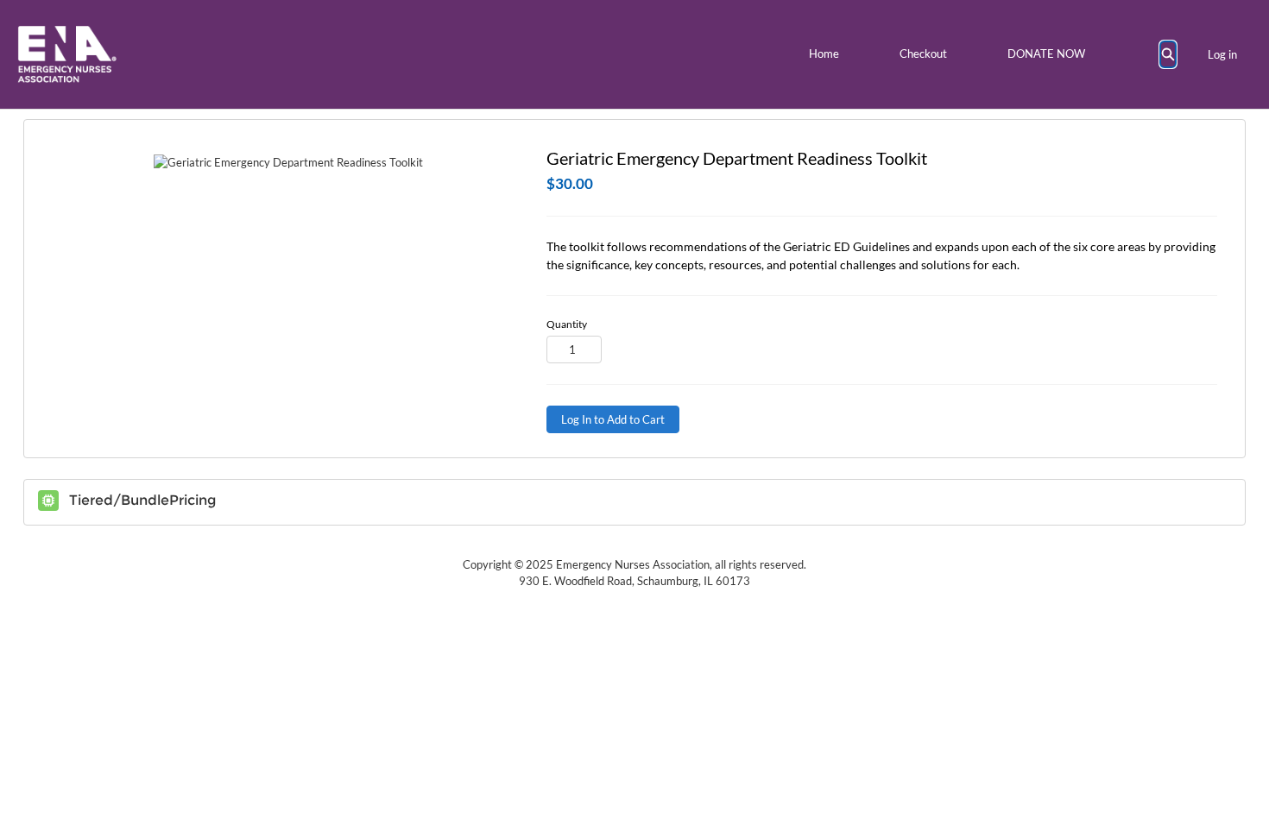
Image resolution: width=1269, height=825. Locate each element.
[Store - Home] (67, 54)
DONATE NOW (1046, 53)
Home (824, 53)
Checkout (923, 53)
